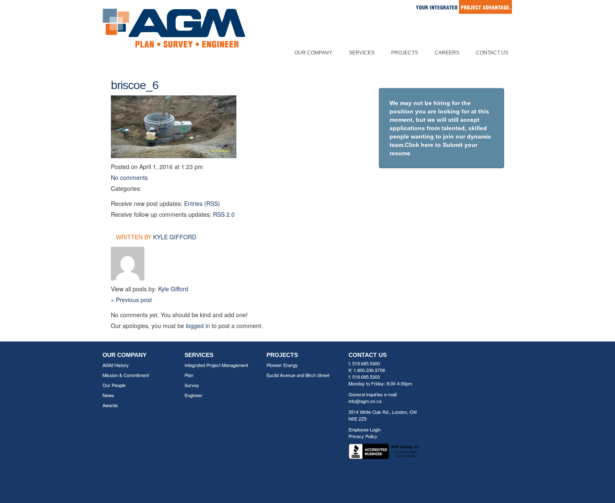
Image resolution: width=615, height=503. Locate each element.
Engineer (193, 395)
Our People (114, 385)
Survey (191, 385)
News (108, 395)
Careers (447, 53)
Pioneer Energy (282, 365)
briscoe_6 (135, 85)
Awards (110, 405)
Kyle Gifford (174, 237)
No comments (129, 177)
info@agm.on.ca (365, 401)
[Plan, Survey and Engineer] (173, 37)
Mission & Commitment (125, 375)
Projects (404, 53)
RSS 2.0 (224, 214)
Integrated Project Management (216, 365)
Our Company (313, 53)
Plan (188, 375)
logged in (198, 325)
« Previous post (131, 299)
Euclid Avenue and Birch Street (297, 375)
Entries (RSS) (202, 203)
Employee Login (364, 429)
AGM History (115, 365)
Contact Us (492, 53)
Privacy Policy (362, 436)
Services (361, 53)
